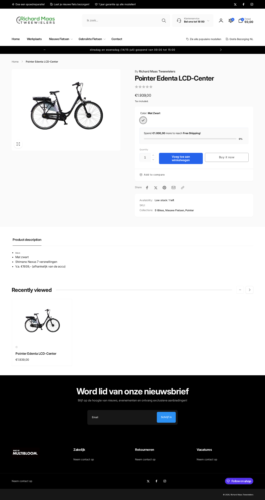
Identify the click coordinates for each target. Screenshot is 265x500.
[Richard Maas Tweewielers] (26, 457)
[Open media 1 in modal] (66, 110)
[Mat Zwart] (143, 120)
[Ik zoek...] (163, 20)
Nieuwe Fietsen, (175, 210)
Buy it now (227, 157)
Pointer (189, 210)
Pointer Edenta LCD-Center (36, 353)
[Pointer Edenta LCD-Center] (42, 336)
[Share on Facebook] (147, 187)
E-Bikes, (160, 210)
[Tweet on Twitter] (156, 187)
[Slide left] (44, 50)
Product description (27, 240)
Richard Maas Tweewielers (155, 71)
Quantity (144, 149)
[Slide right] (220, 50)
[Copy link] (182, 187)
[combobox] (126, 20)
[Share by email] (173, 187)
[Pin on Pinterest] (164, 187)
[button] (245, 20)
